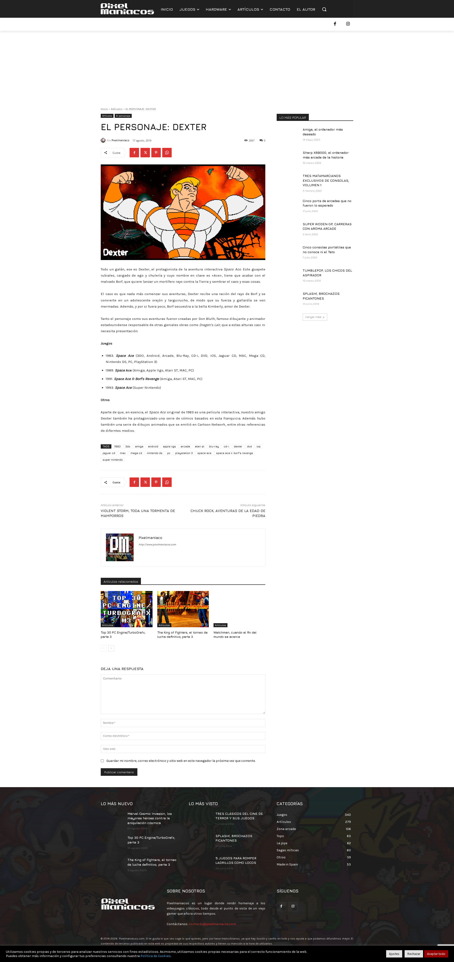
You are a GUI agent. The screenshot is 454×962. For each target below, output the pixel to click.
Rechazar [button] (413, 954)
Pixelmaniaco (120, 140)
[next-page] (111, 648)
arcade (185, 446)
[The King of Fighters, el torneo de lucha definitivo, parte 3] (183, 609)
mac (123, 453)
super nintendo (113, 459)
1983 (117, 446)
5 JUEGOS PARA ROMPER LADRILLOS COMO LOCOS (235, 860)
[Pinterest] (156, 152)
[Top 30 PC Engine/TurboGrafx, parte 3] (127, 609)
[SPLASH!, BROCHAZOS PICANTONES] (288, 299)
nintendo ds (154, 453)
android (153, 446)
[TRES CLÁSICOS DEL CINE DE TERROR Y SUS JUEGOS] (200, 819)
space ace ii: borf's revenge (234, 453)
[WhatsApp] (167, 152)
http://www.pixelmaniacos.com (157, 544)
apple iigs (169, 446)
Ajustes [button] (394, 954)
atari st (199, 446)
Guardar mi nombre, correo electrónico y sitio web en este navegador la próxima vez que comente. (180, 761)
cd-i (226, 446)
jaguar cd (109, 453)
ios (259, 446)
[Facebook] (335, 24)
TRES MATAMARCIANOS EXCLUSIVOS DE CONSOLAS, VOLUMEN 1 (326, 180)
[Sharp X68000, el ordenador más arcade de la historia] (288, 158)
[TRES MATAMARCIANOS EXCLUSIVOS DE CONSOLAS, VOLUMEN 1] (288, 181)
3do (127, 446)
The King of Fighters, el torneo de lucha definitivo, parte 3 (182, 635)
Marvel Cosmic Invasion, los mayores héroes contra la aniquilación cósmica (149, 818)
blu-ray (214, 446)
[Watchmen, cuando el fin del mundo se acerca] (239, 609)
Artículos (116, 109)
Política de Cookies (155, 956)
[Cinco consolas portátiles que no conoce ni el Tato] (288, 253)
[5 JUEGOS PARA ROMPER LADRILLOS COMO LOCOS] (200, 864)
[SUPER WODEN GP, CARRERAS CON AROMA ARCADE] (288, 230)
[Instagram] (348, 24)
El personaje (123, 115)
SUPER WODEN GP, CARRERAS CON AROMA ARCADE (327, 226)
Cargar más (313, 317)
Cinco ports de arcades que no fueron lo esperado (327, 203)
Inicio (104, 109)
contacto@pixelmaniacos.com (212, 924)
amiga (139, 446)
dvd (249, 446)
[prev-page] (104, 648)
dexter (238, 446)
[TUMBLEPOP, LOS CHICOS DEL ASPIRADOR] (288, 276)
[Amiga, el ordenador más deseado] (288, 135)
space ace (204, 453)
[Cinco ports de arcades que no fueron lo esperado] (288, 207)
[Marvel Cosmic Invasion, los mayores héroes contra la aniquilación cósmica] (112, 819)
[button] (324, 9)
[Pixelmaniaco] (104, 140)
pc (168, 453)
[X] (145, 152)
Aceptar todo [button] (436, 954)
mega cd (136, 453)
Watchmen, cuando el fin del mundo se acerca (235, 635)
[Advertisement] (227, 66)
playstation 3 (184, 453)
